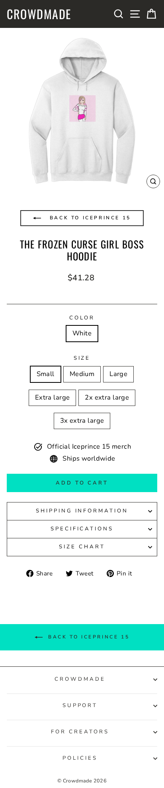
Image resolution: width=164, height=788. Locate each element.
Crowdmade (39, 14)
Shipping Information (82, 510)
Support (80, 705)
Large (118, 373)
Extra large (52, 397)
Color (82, 317)
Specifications (82, 528)
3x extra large (82, 420)
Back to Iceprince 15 (89, 218)
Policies (80, 758)
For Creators (80, 731)
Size (82, 358)
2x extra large (107, 397)
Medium (82, 373)
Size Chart (82, 546)
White (82, 333)
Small (46, 373)
